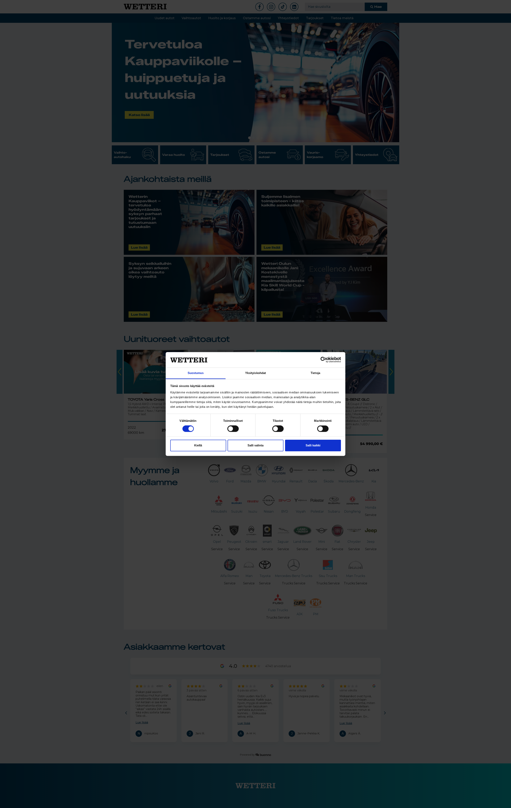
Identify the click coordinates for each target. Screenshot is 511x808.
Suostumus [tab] (196, 373)
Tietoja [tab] (315, 373)
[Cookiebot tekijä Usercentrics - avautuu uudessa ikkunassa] (323, 360)
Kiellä (198, 445)
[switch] (233, 429)
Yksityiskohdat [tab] (255, 373)
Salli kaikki (313, 445)
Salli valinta (255, 445)
